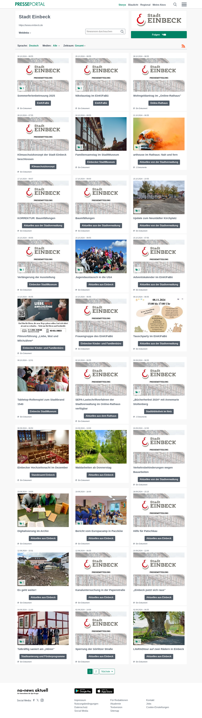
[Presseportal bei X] (37, 700)
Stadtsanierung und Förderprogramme (43, 656)
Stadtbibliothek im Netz (159, 411)
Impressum (80, 700)
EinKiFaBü (43, 103)
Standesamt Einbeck (43, 475)
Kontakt (150, 700)
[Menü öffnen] (184, 4)
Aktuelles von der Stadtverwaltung (159, 162)
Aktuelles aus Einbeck (100, 284)
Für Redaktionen (119, 700)
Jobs (148, 703)
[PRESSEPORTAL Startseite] (30, 4)
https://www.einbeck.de (31, 25)
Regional (145, 5)
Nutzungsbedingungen (86, 703)
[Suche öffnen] (175, 4)
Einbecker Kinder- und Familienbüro (43, 348)
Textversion (116, 707)
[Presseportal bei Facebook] (33, 700)
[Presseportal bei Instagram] (41, 700)
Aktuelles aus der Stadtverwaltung (43, 225)
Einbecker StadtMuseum (101, 162)
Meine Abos (159, 5)
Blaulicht (133, 5)
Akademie (115, 703)
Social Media (81, 711)
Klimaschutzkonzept (43, 166)
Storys (122, 5)
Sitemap (114, 711)
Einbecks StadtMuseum (43, 411)
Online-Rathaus (159, 103)
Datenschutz (81, 707)
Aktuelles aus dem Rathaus (101, 416)
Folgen (156, 34)
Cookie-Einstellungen (157, 707)
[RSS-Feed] (183, 46)
